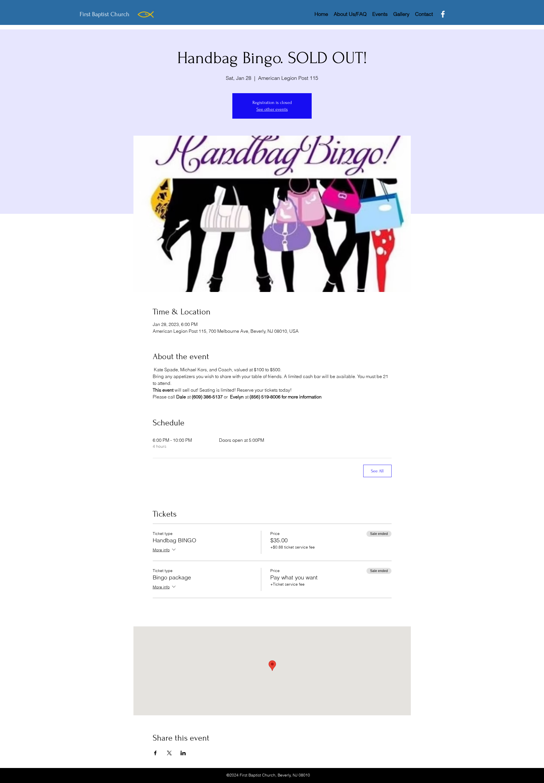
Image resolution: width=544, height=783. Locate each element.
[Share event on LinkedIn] (183, 753)
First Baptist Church (104, 14)
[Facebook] (442, 14)
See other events (272, 109)
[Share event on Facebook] (155, 753)
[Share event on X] (169, 753)
